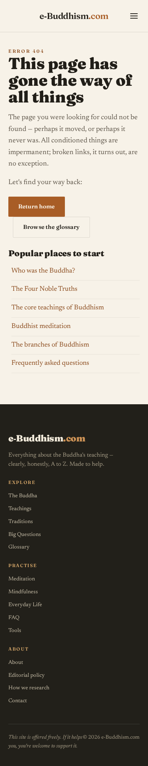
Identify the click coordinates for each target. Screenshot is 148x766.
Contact (17, 701)
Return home (36, 206)
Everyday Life (25, 605)
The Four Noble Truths (44, 289)
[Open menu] (134, 16)
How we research (28, 688)
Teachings (19, 509)
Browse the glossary (51, 226)
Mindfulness (23, 592)
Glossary (19, 547)
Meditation (21, 579)
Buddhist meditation (41, 326)
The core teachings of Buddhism (57, 307)
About (15, 662)
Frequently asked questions (50, 363)
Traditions (20, 522)
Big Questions (24, 534)
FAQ (13, 618)
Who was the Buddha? (43, 271)
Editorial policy (26, 675)
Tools (14, 631)
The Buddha (22, 496)
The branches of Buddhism (50, 345)
